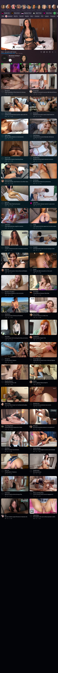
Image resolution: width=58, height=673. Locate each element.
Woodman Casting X (14, 55)
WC (4, 58)
